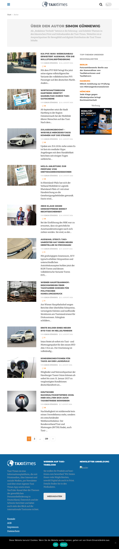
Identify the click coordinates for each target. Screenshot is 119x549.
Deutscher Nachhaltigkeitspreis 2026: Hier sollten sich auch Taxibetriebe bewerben (57, 396)
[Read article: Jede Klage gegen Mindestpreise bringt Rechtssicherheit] (21, 215)
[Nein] (115, 542)
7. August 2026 (66, 404)
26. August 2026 (67, 63)
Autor (16, 15)
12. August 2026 (67, 334)
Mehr (63, 544)
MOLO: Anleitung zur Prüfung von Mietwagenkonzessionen (56, 169)
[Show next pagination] (53, 439)
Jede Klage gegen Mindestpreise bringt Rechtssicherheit (54, 209)
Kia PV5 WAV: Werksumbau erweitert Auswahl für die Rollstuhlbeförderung (57, 56)
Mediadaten (54, 496)
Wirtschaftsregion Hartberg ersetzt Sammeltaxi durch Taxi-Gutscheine (55, 94)
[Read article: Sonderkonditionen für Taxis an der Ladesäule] (21, 367)
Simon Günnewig (51, 63)
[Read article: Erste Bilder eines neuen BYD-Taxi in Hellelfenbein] (21, 336)
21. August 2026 (67, 139)
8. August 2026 (66, 365)
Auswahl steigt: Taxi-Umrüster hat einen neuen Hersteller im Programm (57, 242)
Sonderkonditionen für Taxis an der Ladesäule (55, 360)
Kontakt (11, 519)
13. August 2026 (67, 297)
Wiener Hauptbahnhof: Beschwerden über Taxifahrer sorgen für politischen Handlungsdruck (55, 288)
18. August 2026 (67, 215)
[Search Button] (100, 4)
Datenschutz (13, 531)
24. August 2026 (67, 103)
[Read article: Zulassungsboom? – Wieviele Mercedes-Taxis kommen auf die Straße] (21, 138)
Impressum (13, 527)
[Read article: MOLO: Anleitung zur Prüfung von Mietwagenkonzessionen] (21, 175)
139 (46, 439)
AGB (9, 523)
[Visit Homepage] (54, 4)
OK (55, 544)
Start (9, 15)
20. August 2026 (67, 176)
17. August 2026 (67, 249)
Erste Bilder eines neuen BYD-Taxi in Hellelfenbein (56, 329)
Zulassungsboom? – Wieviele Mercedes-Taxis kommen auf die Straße (56, 132)
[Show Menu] (8, 4)
